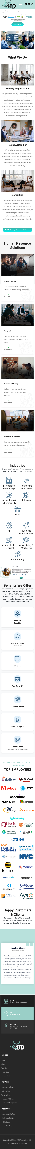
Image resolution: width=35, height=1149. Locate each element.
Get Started (17, 24)
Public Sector (6, 1122)
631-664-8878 (15, 1014)
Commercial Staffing (8, 1114)
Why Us (4, 1068)
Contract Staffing (10, 281)
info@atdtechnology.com (19, 1002)
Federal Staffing (6, 1126)
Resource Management (12, 437)
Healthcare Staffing (7, 1118)
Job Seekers (5, 1091)
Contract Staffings (7, 1087)
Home (3, 1060)
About (3, 1064)
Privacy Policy (6, 1076)
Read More (8, 297)
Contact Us (5, 1072)
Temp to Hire (8, 331)
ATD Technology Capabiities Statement (17, 230)
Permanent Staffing (11, 384)
